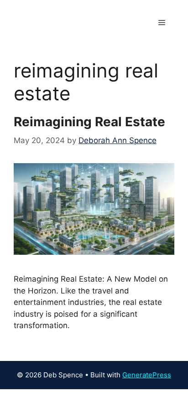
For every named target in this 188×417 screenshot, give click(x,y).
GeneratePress (146, 375)
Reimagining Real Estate (89, 121)
